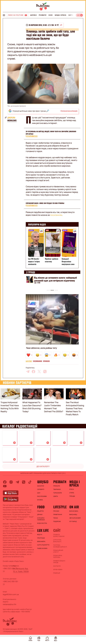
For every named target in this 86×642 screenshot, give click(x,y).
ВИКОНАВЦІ (73, 514)
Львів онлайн (42, 548)
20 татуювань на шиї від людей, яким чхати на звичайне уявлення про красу (51, 132)
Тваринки (57, 489)
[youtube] (5, 486)
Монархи (40, 486)
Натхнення (73, 15)
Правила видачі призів (59, 562)
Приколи (46, 361)
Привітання (57, 514)
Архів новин (57, 569)
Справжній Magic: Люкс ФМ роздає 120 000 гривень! (45, 203)
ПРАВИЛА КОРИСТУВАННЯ (58, 535)
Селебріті (40, 489)
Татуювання (37, 361)
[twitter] (39, 372)
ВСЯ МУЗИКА (73, 511)
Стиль (71, 493)
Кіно (51, 15)
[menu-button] (4, 15)
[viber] (45, 372)
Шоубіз (33, 15)
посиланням (56, 215)
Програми (41, 538)
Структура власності (57, 541)
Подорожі (57, 521)
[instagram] (11, 482)
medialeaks (12, 120)
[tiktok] (30, 482)
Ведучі (39, 534)
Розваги (42, 15)
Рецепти (40, 511)
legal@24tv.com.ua (11, 594)
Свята (55, 496)
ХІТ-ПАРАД (73, 521)
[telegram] (28, 372)
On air (74, 507)
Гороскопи (57, 493)
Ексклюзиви (42, 496)
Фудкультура (42, 523)
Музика (40, 500)
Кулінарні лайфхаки (41, 519)
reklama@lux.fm (9, 604)
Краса (71, 489)
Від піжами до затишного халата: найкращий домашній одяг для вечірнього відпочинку (55, 279)
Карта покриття (43, 545)
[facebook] (33, 372)
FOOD (41, 507)
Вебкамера (41, 541)
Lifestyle (60, 507)
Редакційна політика (57, 556)
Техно (55, 518)
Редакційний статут (58, 551)
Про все (56, 511)
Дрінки (39, 514)
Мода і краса (60, 15)
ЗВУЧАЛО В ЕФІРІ (75, 518)
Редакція (56, 573)
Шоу (38, 493)
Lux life (43, 530)
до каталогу (43, 466)
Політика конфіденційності (60, 546)
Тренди (72, 496)
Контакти (57, 566)
